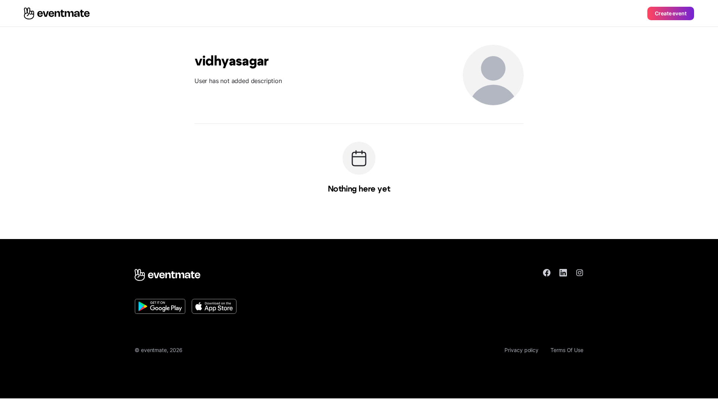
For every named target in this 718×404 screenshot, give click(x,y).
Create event (671, 13)
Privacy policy (521, 350)
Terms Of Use (566, 350)
